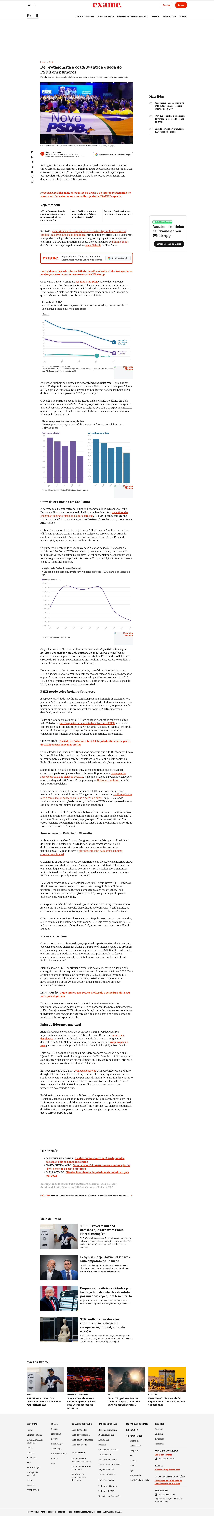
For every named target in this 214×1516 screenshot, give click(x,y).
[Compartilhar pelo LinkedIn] (32, 162)
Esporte (55, 1439)
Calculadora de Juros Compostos (81, 1468)
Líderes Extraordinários (109, 1464)
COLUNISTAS (33, 1490)
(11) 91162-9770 (167, 1458)
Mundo (54, 1424)
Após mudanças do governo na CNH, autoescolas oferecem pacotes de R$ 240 (169, 106)
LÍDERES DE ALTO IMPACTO (35, 1441)
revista (134, 1430)
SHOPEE (85, 1395)
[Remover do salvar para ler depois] (32, 181)
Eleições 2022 (105, 1187)
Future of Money (59, 1453)
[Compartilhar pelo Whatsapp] (32, 152)
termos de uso (47, 1512)
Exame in (134, 1441)
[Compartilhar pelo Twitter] (32, 171)
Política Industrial (106, 1474)
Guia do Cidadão (85, 16)
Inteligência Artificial (32, 1474)
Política (73, 1183)
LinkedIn (159, 1434)
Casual (54, 1429)
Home (42, 62)
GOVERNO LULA (169, 16)
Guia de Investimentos (82, 1440)
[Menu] (29, 5)
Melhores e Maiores (107, 1486)
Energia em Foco (106, 1454)
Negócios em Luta (106, 1469)
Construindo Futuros (108, 1449)
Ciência (54, 1458)
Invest (30, 1480)
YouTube (159, 1429)
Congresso (68, 1187)
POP (53, 1463)
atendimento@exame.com (167, 1469)
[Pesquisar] (35, 5)
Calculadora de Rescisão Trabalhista (81, 1460)
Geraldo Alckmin (50, 1187)
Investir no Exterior (107, 1459)
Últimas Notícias (34, 1435)
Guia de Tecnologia (81, 1435)
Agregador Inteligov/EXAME (132, 16)
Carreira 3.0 (135, 1445)
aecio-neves (89, 1187)
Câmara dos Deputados (92, 1183)
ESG (29, 1462)
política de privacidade (84, 1512)
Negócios (31, 1485)
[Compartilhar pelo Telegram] (32, 167)
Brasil (32, 15)
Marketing (56, 1434)
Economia (31, 1457)
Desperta (134, 1450)
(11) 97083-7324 (167, 1494)
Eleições (112, 1183)
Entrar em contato (163, 1454)
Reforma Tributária (107, 1430)
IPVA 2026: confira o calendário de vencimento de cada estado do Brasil (170, 119)
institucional (33, 1512)
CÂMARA (155, 16)
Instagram (159, 1439)
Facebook (159, 1444)
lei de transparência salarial (109, 1512)
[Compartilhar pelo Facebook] (32, 157)
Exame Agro (57, 1444)
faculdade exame (139, 1424)
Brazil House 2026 (107, 1435)
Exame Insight (33, 1467)
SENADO (183, 16)
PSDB (78, 1187)
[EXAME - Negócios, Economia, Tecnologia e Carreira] (107, 5)
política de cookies (63, 1512)
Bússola (102, 1444)
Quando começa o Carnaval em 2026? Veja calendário (169, 130)
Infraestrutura (105, 16)
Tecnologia (56, 1448)
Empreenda (135, 1475)
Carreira (31, 1452)
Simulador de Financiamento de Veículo (79, 1477)
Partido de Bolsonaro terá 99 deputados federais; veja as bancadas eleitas (85, 1160)
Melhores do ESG (106, 1491)
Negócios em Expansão (109, 1496)
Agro (132, 1470)
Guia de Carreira (79, 1444)
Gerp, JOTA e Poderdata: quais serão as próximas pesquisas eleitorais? (84, 214)
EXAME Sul (103, 1440)
